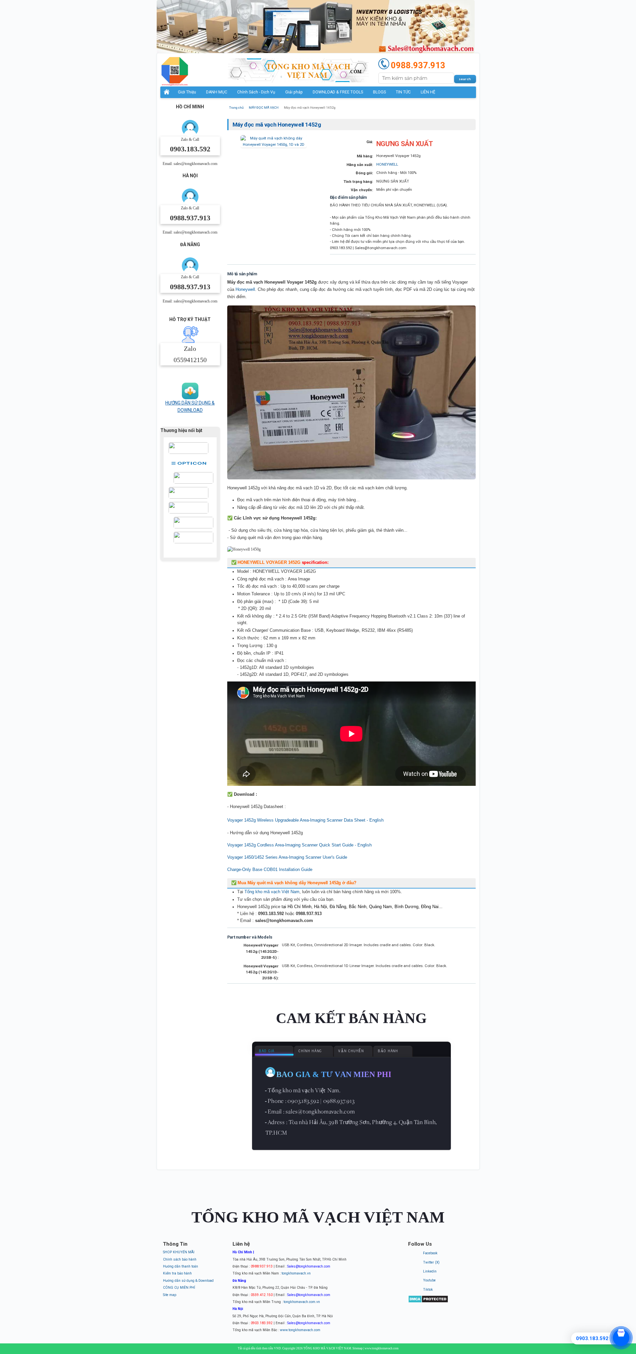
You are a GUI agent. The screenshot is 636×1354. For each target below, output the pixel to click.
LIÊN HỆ (428, 92)
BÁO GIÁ (267, 1051)
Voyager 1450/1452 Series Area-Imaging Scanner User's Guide (287, 857)
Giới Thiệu (187, 92)
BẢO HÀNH (388, 1051)
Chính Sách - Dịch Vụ (256, 92)
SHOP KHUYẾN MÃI (178, 1252)
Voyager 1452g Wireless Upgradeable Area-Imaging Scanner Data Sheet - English (305, 820)
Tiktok (428, 1289)
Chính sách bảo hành (179, 1259)
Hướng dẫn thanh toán (180, 1266)
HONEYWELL (387, 164)
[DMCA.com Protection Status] (428, 1302)
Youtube (429, 1280)
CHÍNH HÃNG (310, 1051)
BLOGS (379, 92)
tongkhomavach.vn (296, 1273)
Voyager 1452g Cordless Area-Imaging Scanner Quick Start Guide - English (299, 844)
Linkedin (430, 1271)
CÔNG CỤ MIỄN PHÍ (179, 1287)
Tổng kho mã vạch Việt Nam (271, 891)
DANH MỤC (216, 92)
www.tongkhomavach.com (300, 1330)
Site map (169, 1295)
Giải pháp (294, 92)
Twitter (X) (431, 1262)
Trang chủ (236, 107)
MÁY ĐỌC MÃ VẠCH (264, 107)
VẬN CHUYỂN (351, 1051)
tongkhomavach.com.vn (302, 1302)
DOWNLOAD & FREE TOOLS (338, 92)
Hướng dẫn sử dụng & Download (188, 1280)
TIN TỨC (403, 92)
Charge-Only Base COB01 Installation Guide (269, 869)
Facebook (430, 1253)
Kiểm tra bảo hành (177, 1273)
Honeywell (245, 289)
